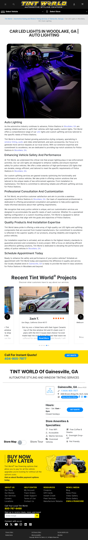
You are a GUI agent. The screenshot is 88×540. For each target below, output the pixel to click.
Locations (9, 501)
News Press (71, 493)
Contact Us (29, 501)
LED (38, 132)
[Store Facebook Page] (79, 397)
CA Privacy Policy (36, 532)
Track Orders (29, 493)
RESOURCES (49, 487)
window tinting (10, 142)
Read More (44, 338)
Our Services (10, 495)
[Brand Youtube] (85, 397)
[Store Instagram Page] (82, 397)
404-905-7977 (15, 358)
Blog (68, 490)
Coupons (47, 490)
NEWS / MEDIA (72, 487)
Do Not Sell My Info (63, 532)
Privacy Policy (9, 532)
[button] (5, 4)
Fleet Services (50, 498)
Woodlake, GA (70, 126)
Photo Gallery (72, 498)
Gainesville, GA (35, 263)
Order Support (30, 495)
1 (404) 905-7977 (69, 390)
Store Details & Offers (69, 397)
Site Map (60, 535)
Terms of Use (30, 498)
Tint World (8, 19)
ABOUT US (9, 487)
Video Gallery (72, 495)
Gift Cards (48, 493)
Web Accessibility (36, 535)
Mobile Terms (9, 535)
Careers (8, 498)
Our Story (9, 490)
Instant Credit (49, 495)
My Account (29, 490)
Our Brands (9, 493)
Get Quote (71, 355)
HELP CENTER (30, 487)
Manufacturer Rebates (53, 501)
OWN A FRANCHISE (75, 501)
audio (20, 142)
